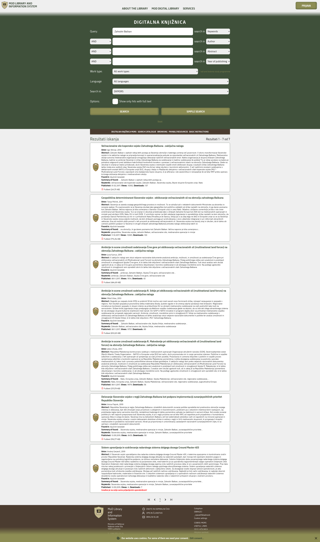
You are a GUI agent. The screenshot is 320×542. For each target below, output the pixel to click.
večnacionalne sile (159, 232)
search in (199, 31)
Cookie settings (200, 518)
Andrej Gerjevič (113, 451)
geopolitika (116, 232)
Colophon (198, 508)
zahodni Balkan (143, 232)
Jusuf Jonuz (112, 255)
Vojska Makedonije (152, 382)
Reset (160, 121)
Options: (95, 101)
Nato (201, 183)
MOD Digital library (165, 8)
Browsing (162, 131)
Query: (94, 31)
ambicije (114, 275)
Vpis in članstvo (154, 513)
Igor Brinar (111, 150)
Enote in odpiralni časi (158, 509)
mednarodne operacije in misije (181, 232)
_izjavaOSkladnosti (202, 515)
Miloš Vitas (111, 298)
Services (189, 8)
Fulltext (107, 189)
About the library (135, 8)
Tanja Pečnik (112, 202)
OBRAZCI (198, 512)
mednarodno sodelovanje (165, 326)
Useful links (200, 526)
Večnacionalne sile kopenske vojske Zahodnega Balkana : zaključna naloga (142, 146)
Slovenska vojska (164, 183)
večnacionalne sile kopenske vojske (126, 183)
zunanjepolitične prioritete (180, 432)
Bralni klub (152, 517)
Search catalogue (147, 131)
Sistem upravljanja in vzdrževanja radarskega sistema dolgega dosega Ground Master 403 (150, 447)
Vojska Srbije (147, 326)
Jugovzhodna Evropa (207, 382)
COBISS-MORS (200, 523)
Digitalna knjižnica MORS (123, 131)
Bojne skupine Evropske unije (185, 183)
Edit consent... (197, 538)
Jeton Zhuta (112, 349)
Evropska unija (122, 382)
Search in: (96, 91)
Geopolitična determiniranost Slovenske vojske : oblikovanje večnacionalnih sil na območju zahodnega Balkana (162, 197)
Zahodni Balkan (149, 183)
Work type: (96, 71)
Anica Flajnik (112, 404)
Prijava (306, 5)
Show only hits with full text (135, 101)
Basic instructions (199, 131)
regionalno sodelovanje (188, 382)
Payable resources (178, 131)
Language (96, 81)
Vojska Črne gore (141, 275)
